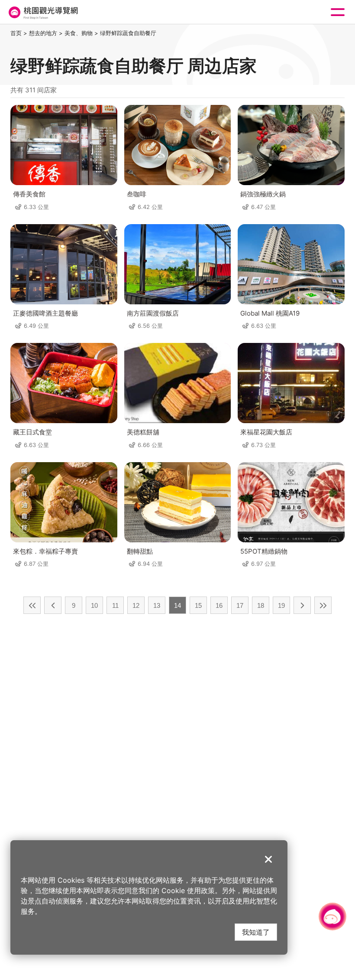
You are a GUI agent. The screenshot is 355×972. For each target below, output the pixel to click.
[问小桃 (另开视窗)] (332, 916)
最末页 (323, 605)
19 (281, 605)
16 (219, 605)
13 (156, 605)
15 (198, 605)
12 (135, 605)
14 (177, 605)
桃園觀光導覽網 (42, 12)
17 (239, 605)
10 (94, 605)
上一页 (52, 605)
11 (115, 605)
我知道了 (256, 932)
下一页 (302, 605)
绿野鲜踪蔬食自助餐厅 (128, 32)
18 (260, 605)
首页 (16, 32)
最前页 (32, 605)
